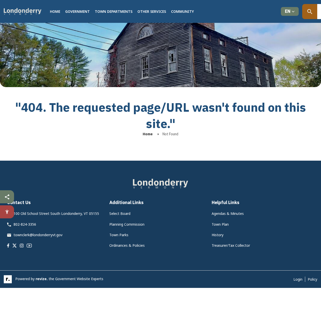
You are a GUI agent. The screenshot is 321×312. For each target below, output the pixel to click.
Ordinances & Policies (127, 245)
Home (55, 11)
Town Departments (113, 11)
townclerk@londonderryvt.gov (38, 234)
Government (77, 11)
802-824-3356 (25, 224)
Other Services (151, 11)
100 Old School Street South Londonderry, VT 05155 (56, 213)
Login (297, 279)
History (217, 234)
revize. (42, 278)
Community (182, 11)
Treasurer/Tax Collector (231, 245)
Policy (312, 279)
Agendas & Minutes (228, 213)
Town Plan (220, 224)
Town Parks (118, 234)
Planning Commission (126, 224)
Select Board (119, 213)
